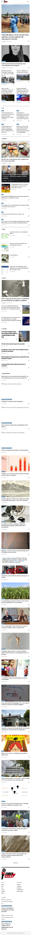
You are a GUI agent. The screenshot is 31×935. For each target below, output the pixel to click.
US (3, 108)
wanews (4, 41)
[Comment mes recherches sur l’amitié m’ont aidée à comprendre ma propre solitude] (15, 818)
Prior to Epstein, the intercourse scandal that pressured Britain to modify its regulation (15, 300)
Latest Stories (6, 373)
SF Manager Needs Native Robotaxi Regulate (12, 401)
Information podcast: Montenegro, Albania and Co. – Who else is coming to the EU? (7, 73)
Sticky (10, 399)
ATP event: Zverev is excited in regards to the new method (13, 344)
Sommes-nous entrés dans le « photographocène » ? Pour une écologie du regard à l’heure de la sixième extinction (14, 855)
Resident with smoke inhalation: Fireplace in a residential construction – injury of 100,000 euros (23, 91)
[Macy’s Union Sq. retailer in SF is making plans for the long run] (15, 415)
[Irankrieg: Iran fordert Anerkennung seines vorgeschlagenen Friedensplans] (15, 53)
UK (2, 194)
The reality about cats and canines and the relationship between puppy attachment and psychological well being (11, 319)
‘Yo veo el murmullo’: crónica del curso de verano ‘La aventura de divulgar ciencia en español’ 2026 (14, 626)
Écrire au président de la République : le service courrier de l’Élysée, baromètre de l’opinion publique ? (15, 703)
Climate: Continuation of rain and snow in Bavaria (22, 71)
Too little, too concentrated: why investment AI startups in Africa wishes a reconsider (15, 474)
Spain (4, 229)
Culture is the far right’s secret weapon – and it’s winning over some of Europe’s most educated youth (15, 779)
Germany (4, 32)
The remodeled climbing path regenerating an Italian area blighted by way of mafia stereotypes (15, 197)
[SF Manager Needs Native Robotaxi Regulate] (15, 391)
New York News (5, 399)
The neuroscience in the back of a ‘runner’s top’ (12, 214)
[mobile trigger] (2, 1)
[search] (24, 1)
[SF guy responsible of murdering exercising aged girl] (15, 440)
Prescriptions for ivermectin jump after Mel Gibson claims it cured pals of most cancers (15, 205)
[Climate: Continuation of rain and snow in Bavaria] (23, 77)
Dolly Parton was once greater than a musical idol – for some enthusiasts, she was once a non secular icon (14, 377)
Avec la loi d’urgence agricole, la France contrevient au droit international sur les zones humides (14, 601)
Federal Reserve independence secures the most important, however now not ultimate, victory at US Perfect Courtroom (23, 115)
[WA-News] (6, 1)
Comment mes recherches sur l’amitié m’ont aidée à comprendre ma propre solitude (14, 829)
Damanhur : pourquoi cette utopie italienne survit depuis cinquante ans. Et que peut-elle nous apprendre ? (15, 728)
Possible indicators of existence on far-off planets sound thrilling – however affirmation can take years (7, 129)
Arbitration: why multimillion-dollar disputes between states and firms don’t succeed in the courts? (19, 268)
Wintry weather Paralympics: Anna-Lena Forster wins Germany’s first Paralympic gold (7, 91)
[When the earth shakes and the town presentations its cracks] (5, 247)
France (3, 471)
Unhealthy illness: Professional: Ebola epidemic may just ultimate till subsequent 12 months (15, 37)
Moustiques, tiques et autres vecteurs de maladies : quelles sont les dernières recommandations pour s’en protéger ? (15, 652)
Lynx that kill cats (14, 255)
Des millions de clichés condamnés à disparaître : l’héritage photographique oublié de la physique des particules (13, 525)
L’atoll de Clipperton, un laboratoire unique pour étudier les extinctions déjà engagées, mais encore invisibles (15, 499)
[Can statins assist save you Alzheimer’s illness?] (5, 235)
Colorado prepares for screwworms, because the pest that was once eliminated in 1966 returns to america (7, 115)
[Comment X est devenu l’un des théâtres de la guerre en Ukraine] (15, 565)
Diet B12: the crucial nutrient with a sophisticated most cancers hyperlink (15, 160)
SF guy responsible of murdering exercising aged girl (14, 450)
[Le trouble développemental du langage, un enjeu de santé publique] (15, 667)
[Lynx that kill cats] (5, 258)
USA (2, 110)
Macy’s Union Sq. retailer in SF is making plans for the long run (7, 926)
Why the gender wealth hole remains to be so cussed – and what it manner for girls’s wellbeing (15, 176)
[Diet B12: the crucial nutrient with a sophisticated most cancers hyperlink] (15, 149)
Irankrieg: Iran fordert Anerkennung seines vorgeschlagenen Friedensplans (13, 64)
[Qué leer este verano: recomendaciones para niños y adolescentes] (15, 743)
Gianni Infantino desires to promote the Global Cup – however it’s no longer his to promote (19, 186)
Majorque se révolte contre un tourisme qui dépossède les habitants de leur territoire (15, 551)
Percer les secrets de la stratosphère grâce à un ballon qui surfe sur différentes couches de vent (14, 804)
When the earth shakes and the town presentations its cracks (18, 244)
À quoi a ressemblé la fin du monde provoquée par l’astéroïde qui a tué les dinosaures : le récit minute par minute (10, 307)
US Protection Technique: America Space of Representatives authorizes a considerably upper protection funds (9, 334)
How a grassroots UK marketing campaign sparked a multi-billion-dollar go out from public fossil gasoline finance (15, 222)
